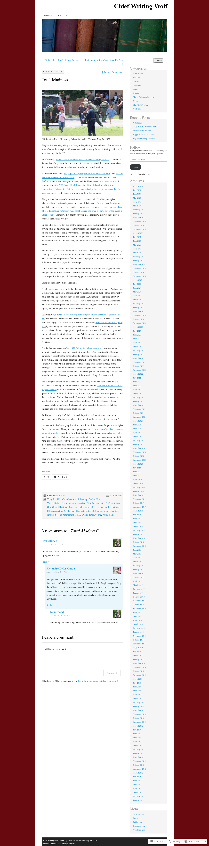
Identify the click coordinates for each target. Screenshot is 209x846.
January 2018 (138, 569)
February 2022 (139, 397)
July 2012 (137, 776)
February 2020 (139, 487)
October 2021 (138, 413)
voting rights (108, 514)
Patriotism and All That (142, 130)
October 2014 (138, 671)
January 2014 (138, 706)
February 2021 (139, 440)
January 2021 (138, 444)
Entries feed (137, 822)
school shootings (111, 510)
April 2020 (137, 479)
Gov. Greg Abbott (55, 507)
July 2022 (137, 377)
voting (98, 514)
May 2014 (137, 690)
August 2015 (138, 647)
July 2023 (137, 330)
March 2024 (138, 299)
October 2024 (138, 272)
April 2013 (137, 741)
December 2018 (139, 538)
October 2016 (138, 604)
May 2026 (137, 198)
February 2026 (139, 209)
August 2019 (138, 510)
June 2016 (137, 612)
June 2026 (137, 194)
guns (100, 507)
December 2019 (139, 495)
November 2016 (139, 600)
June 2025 (137, 241)
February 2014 (139, 702)
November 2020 (139, 452)
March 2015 (138, 655)
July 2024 (137, 284)
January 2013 (138, 753)
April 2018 (137, 557)
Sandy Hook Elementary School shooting (83, 510)
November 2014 (139, 667)
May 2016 (137, 616)
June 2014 (137, 686)
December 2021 (139, 405)
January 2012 (138, 800)
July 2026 (137, 190)
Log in (135, 818)
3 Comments (116, 495)
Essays (61, 495)
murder (107, 507)
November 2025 (139, 221)
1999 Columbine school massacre (86, 348)
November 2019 (139, 499)
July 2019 (137, 514)
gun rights (79, 507)
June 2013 (137, 733)
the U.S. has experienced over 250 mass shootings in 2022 (82, 159)
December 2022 (139, 358)
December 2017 (139, 573)
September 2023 (139, 323)
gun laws (69, 507)
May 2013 (137, 737)
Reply (46, 561)
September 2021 (139, 417)
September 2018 (139, 546)
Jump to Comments (112, 72)
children (57, 503)
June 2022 (137, 381)
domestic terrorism (76, 503)
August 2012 (138, 772)
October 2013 (138, 718)
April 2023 (137, 342)
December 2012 (139, 757)
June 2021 (137, 424)
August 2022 (138, 373)
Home (48, 15)
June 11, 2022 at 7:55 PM (53, 544)
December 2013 (139, 710)
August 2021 (138, 420)
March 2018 (138, 561)
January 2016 (138, 632)
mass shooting (88, 163)
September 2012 (139, 768)
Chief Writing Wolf (140, 6)
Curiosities (137, 85)
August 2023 (138, 327)
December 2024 (139, 264)
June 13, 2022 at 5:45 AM (60, 615)
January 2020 (138, 491)
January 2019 (138, 534)
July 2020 (137, 467)
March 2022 (138, 393)
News (135, 101)
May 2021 (137, 428)
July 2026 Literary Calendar (144, 138)
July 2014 (137, 682)
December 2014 (139, 663)
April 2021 (137, 432)
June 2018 (137, 549)
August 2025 (138, 233)
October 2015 (138, 639)
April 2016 (137, 620)
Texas (77, 514)
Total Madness (55, 79)
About (62, 15)
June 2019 (137, 518)
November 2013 (139, 714)
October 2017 (138, 577)
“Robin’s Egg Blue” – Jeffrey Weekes (60, 59)
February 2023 (139, 350)
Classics (136, 81)
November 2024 (139, 268)
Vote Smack (137, 122)
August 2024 (138, 280)
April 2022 (137, 389)
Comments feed (139, 825)
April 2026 (137, 201)
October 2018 (138, 542)
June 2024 (137, 287)
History (136, 93)
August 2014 (138, 679)
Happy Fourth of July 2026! (144, 134)
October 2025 (138, 225)
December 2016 (139, 596)
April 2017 (137, 581)
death (64, 503)
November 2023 (139, 315)
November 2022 (139, 362)
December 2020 (139, 448)
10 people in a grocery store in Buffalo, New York (87, 173)
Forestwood (50, 541)
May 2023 (137, 338)
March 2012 (138, 792)
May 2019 (137, 522)
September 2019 (139, 506)
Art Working (138, 73)
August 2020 (138, 463)
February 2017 (139, 589)
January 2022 (138, 401)
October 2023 (138, 319)
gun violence (91, 507)
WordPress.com (139, 829)
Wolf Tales (137, 108)
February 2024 (139, 303)
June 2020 (137, 471)
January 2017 (138, 592)
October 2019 (138, 503)
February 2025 (139, 256)
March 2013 (138, 745)
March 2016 (138, 624)
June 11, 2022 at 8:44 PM (57, 571)
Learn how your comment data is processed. (98, 681)
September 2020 (139, 460)
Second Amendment (64, 514)
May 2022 (137, 385)
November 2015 (139, 635)
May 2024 (137, 291)
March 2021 (138, 436)
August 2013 (138, 725)
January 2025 (138, 260)
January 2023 (138, 354)
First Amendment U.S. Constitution (103, 503)
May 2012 (137, 784)
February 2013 (139, 749)
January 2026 (138, 213)
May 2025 (137, 244)
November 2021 (139, 409)
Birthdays (137, 77)
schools (50, 514)
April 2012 (137, 788)
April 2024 (137, 295)
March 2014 (138, 698)
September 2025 (139, 229)
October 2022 (138, 366)
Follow (135, 147)
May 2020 (137, 475)
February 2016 (139, 628)
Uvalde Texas (88, 514)
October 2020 (138, 456)
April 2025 (137, 248)
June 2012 (137, 780)
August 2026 (138, 186)
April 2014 (137, 694)
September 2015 (139, 643)
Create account (138, 814)
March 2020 (138, 483)
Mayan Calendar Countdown (144, 97)
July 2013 (137, 729)
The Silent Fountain (140, 104)
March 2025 (138, 252)
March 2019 (138, 526)
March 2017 (138, 585)
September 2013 (139, 722)
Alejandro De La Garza (61, 568)
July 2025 (137, 237)
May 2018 (137, 553)
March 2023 (138, 346)
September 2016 (139, 608)
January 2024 (138, 307)
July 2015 (137, 651)
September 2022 (139, 370)
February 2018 (139, 565)
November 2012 (139, 761)
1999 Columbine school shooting (72, 499)
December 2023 (139, 311)
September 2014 (139, 675)
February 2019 (139, 530)
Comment (112, 673)
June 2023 (137, 334)
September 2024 (139, 276)
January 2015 (138, 659)
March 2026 (138, 205)
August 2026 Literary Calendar (145, 126)
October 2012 (138, 765)
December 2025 (139, 217)
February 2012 (139, 796)
